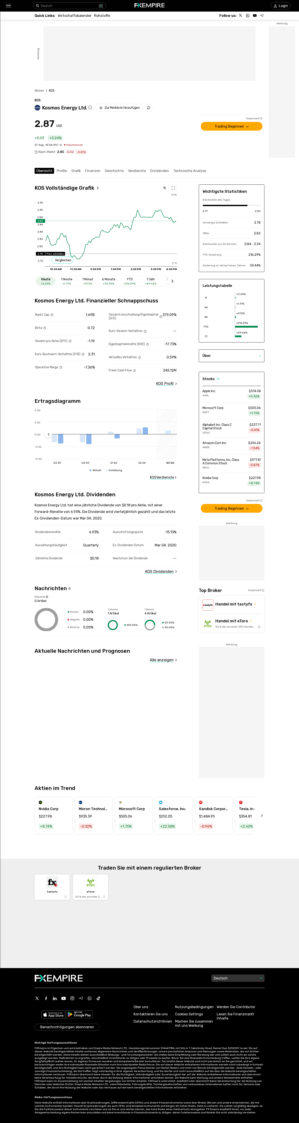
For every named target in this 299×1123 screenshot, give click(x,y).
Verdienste (137, 171)
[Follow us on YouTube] (254, 15)
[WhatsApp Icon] (89, 998)
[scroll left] (257, 815)
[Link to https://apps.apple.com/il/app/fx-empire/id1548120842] (53, 1015)
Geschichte (114, 171)
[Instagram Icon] (72, 998)
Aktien (39, 91)
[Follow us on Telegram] (261, 15)
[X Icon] (37, 998)
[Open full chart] (173, 187)
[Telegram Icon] (81, 998)
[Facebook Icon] (46, 998)
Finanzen (92, 171)
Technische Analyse (189, 171)
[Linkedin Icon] (54, 998)
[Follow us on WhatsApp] (247, 15)
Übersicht (44, 171)
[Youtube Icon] (63, 998)
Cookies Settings (189, 1014)
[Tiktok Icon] (98, 998)
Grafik (76, 171)
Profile (62, 171)
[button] (8, 6)
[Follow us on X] (240, 15)
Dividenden (159, 171)
